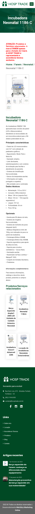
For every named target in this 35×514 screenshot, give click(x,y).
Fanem (17, 64)
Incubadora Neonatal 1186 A (23, 311)
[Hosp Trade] (14, 4)
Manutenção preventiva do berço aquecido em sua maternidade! (20, 483)
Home (9, 64)
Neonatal (28, 64)
